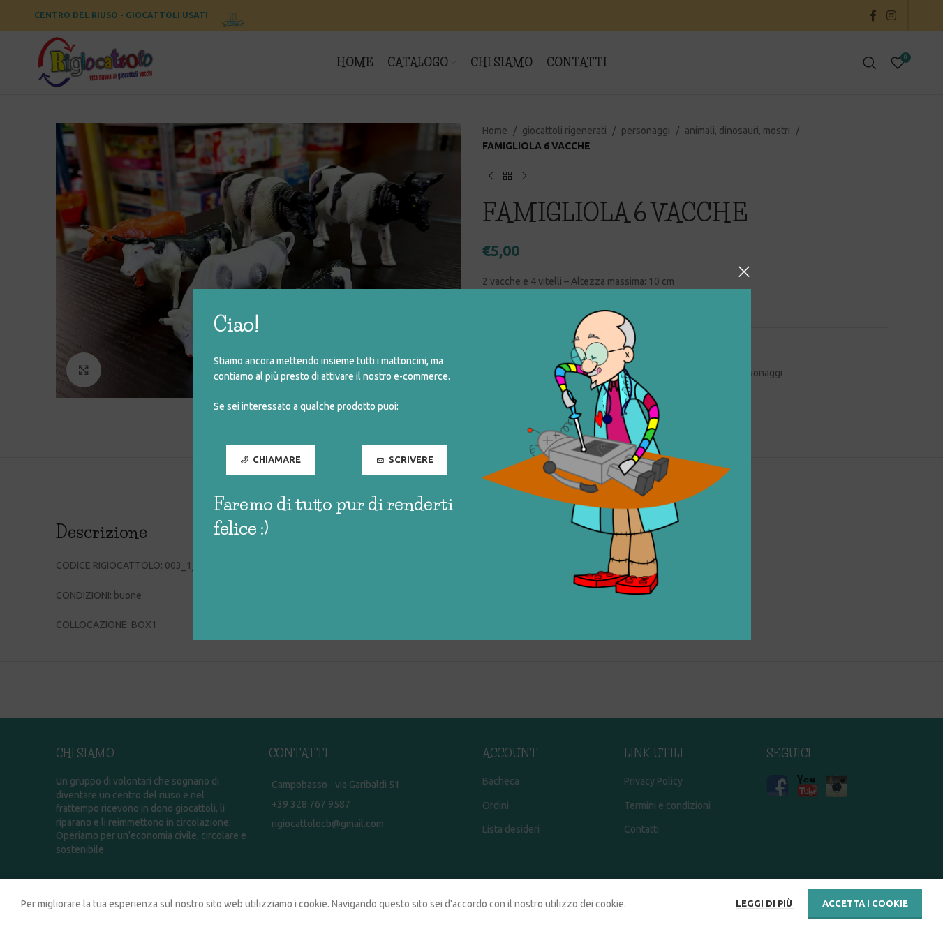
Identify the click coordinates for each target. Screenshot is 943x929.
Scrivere (410, 459)
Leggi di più (765, 903)
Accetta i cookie (865, 903)
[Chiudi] (744, 271)
